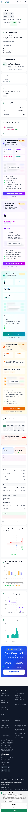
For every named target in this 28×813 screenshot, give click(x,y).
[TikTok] (5, 770)
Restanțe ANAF (4, 702)
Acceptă (14, 810)
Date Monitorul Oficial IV (21, 733)
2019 (4, 428)
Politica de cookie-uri (8, 801)
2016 (15, 428)
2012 (8, 430)
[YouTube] (2, 770)
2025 (4, 425)
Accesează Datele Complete (15, 193)
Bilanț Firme (4, 700)
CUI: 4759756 (8, 13)
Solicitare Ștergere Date (20, 704)
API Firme (3, 714)
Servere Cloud (18, 723)
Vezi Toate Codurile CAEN (15, 263)
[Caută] (18, 2)
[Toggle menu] (25, 2)
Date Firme (17, 735)
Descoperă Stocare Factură (13, 672)
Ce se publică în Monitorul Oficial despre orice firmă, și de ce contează (6, 736)
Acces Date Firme (5, 695)
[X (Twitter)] (9, 767)
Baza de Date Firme (5, 698)
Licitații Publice (4, 709)
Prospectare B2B (19, 738)
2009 (19, 430)
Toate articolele (5, 720)
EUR (7, 422)
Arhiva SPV (17, 720)
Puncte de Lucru (5, 712)
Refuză (14, 804)
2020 (23, 425)
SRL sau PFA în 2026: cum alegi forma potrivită (7, 746)
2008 (23, 430)
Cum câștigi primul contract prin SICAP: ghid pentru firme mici (7, 739)
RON (4, 422)
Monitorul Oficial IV (5, 705)
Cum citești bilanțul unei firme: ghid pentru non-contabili (7, 750)
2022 (16, 425)
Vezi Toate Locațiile (14, 334)
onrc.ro (2, 789)
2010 (15, 430)
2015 (19, 428)
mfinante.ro (9, 789)
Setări (21, 800)
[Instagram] (5, 767)
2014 (23, 428)
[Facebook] (2, 767)
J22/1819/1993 (8, 16)
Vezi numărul (12, 81)
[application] (14, 544)
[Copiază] (24, 107)
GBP (13, 422)
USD (10, 422)
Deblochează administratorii (11, 133)
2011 (11, 430)
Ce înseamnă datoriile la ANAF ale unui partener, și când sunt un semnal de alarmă (7, 743)
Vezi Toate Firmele (15, 408)
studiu (2, 730)
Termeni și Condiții (19, 693)
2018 (8, 428)
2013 (4, 430)
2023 (12, 425)
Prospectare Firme (5, 693)
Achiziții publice (4, 723)
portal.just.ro (17, 789)
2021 (20, 425)
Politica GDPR (18, 702)
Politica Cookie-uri (19, 699)
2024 (8, 425)
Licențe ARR (3, 707)
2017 (12, 428)
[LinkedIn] (9, 770)
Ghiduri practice (5, 727)
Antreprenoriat (4, 725)
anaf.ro (23, 789)
